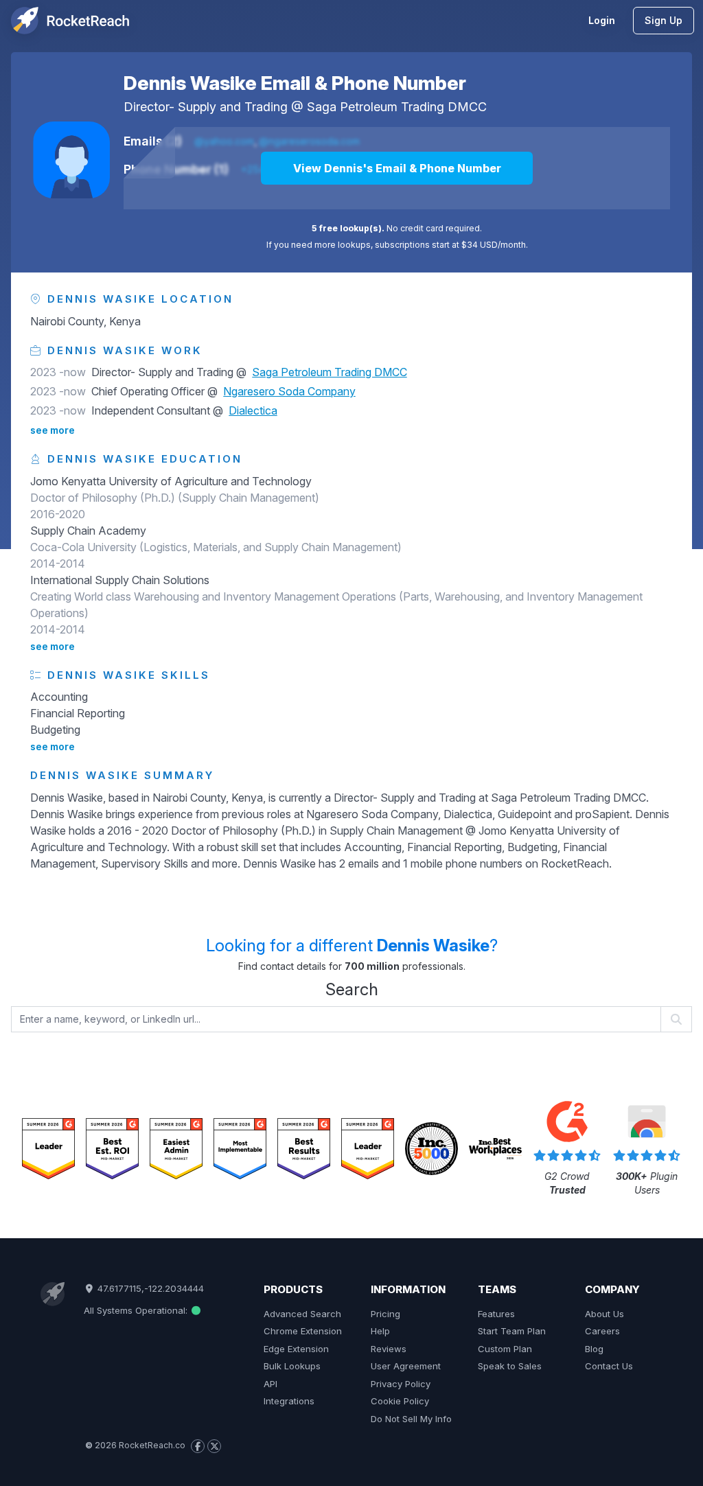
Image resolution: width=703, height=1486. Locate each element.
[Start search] (676, 1019)
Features (496, 1313)
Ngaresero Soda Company (289, 391)
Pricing (385, 1313)
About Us (604, 1313)
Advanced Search (302, 1313)
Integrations (289, 1400)
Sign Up (663, 20)
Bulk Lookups (292, 1365)
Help (380, 1330)
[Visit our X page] (214, 1446)
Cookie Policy (400, 1400)
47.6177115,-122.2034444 (149, 1288)
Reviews (388, 1348)
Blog (594, 1348)
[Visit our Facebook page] (198, 1446)
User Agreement (406, 1365)
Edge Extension (296, 1348)
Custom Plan (505, 1348)
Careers (602, 1330)
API (270, 1383)
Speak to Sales (510, 1365)
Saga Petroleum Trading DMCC (397, 107)
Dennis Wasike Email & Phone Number (295, 83)
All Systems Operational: (137, 1310)
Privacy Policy (400, 1383)
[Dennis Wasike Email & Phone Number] (71, 159)
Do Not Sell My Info (411, 1418)
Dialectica (253, 410)
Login (601, 20)
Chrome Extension (303, 1330)
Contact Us (609, 1365)
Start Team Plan (512, 1330)
